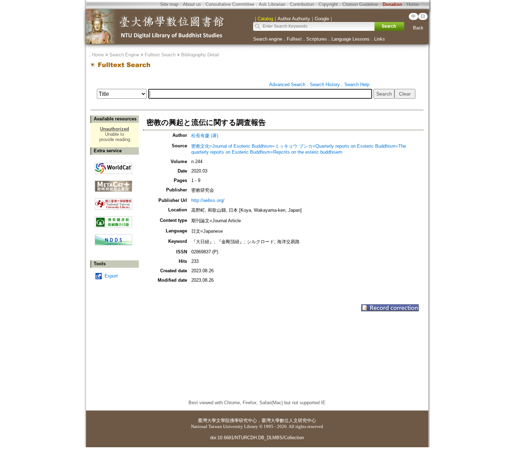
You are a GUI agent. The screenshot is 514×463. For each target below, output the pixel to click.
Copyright (328, 4)
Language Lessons (350, 39)
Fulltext (294, 39)
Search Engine (124, 54)
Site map (169, 4)
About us (192, 4)
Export (111, 276)
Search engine (267, 39)
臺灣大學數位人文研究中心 (289, 420)
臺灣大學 (207, 420)
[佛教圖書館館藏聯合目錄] (113, 219)
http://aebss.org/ (207, 200)
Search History (325, 84)
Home (413, 4)
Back (418, 27)
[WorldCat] (113, 166)
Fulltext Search (160, 54)
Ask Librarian (272, 4)
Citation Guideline (360, 4)
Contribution (302, 4)
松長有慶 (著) (204, 135)
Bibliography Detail (200, 54)
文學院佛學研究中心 (236, 420)
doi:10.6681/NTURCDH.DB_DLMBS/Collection (257, 437)
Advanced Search (287, 84)
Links (379, 39)
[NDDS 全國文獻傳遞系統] (113, 243)
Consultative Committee (230, 4)
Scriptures (316, 39)
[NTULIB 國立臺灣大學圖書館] (113, 201)
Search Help (356, 84)
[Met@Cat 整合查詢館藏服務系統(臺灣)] (113, 183)
